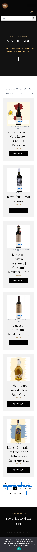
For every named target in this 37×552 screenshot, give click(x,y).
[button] (31, 5)
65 (15, 493)
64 (10, 493)
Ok (19, 549)
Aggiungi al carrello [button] (18, 404)
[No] (34, 544)
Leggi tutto (18, 154)
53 (28, 483)
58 (25, 488)
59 (30, 488)
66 (20, 493)
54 (5, 488)
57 (20, 488)
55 (10, 488)
